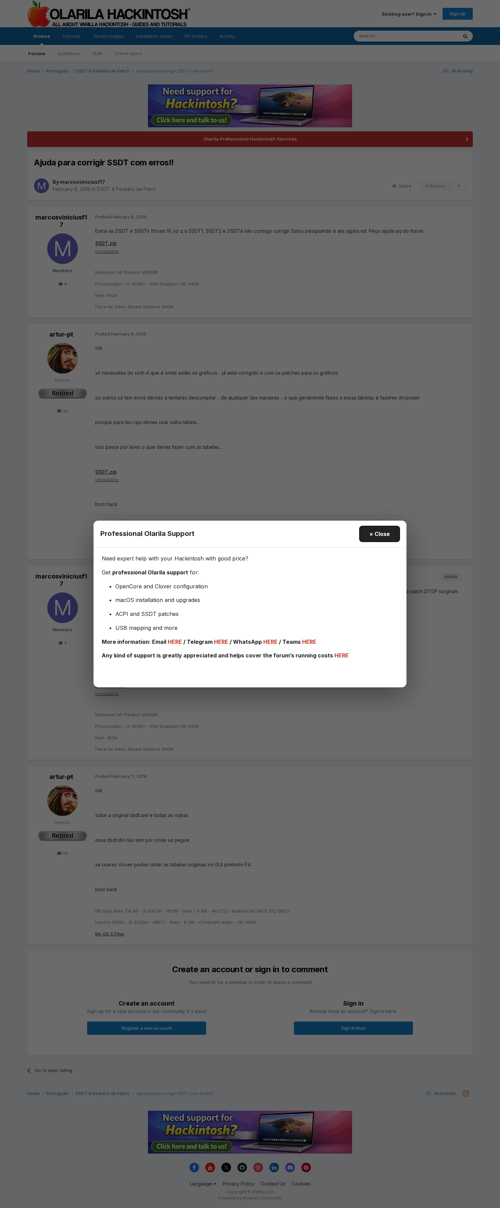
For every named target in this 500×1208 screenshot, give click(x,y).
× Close (379, 533)
